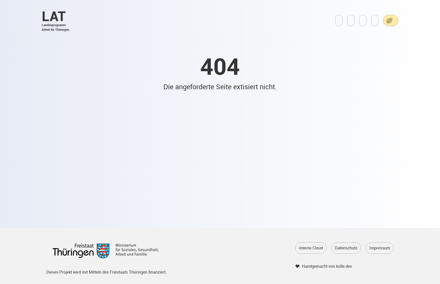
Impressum (379, 248)
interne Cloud (311, 248)
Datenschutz (346, 248)
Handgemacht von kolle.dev (327, 266)
